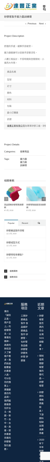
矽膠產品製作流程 (15, 230)
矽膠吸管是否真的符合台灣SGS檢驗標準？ (41, 332)
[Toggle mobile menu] (44, 6)
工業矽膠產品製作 (24, 319)
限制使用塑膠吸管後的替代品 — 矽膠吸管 (41, 371)
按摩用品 (24, 151)
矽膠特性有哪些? (14, 255)
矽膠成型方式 (13, 242)
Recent (25, 223)
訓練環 (23, 165)
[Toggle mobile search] (44, 9)
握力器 (23, 159)
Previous (32, 23)
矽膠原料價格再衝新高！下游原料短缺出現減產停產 (41, 412)
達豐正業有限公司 (16, 126)
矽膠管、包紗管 (24, 338)
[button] (25, 271)
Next (41, 23)
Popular (11, 223)
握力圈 (23, 162)
